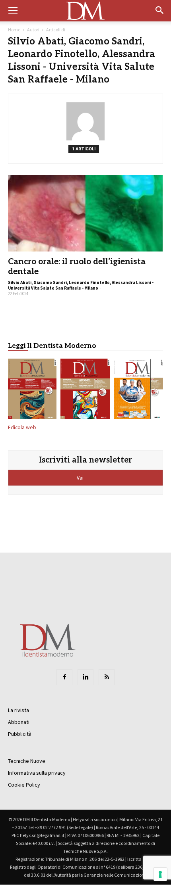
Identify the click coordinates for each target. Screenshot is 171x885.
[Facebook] (64, 677)
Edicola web (22, 427)
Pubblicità (19, 733)
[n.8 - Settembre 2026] (32, 391)
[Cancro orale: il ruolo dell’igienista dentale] (85, 213)
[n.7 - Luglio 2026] (85, 391)
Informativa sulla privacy (37, 772)
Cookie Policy (24, 784)
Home (14, 30)
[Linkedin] (85, 677)
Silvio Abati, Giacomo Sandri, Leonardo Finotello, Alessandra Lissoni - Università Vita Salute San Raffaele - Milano (81, 285)
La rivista (18, 710)
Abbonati (18, 722)
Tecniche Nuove (26, 760)
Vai (81, 477)
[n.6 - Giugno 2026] (138, 391)
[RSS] (107, 677)
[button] (160, 10)
